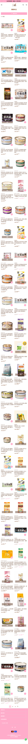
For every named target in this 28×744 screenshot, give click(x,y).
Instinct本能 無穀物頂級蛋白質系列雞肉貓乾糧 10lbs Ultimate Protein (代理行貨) (7, 104)
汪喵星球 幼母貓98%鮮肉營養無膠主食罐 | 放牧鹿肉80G (7, 495)
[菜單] (1, 5)
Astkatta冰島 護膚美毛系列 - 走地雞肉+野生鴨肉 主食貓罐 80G (7, 220)
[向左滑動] (2, 1)
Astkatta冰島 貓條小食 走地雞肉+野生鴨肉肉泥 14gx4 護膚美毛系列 (20, 335)
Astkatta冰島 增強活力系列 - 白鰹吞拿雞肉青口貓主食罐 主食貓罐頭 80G (20, 700)
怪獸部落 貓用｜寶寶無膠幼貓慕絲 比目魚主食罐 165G (20, 58)
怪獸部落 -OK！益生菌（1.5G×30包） (19, 426)
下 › (18, 706)
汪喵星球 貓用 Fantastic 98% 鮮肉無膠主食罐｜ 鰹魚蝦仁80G (20, 541)
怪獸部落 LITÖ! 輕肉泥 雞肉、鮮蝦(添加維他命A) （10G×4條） (20, 36)
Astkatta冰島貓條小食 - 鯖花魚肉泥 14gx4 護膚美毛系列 (7, 541)
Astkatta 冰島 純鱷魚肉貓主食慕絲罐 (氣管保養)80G (20, 676)
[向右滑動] (26, 1)
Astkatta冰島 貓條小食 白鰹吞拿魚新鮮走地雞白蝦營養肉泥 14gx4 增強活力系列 (7, 700)
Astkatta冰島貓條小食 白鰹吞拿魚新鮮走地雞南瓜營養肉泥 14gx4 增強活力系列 (20, 563)
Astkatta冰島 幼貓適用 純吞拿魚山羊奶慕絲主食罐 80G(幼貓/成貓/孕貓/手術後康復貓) (7, 311)
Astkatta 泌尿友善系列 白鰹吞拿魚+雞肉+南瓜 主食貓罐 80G (7, 243)
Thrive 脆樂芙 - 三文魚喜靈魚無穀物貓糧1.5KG (7, 609)
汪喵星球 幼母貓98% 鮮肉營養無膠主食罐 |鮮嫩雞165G (20, 103)
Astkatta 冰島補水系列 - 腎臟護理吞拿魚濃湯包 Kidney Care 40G (20, 588)
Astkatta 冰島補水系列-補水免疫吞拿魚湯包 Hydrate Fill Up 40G (7, 174)
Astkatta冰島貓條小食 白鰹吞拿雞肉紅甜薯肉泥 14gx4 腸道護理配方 (20, 473)
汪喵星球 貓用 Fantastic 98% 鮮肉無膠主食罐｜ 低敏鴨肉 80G (7, 677)
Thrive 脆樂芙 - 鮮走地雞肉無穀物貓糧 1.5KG (20, 609)
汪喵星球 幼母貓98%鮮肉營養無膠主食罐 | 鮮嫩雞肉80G (7, 59)
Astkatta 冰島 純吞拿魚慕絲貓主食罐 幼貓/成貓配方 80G (7, 151)
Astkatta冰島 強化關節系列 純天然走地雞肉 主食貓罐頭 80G (7, 405)
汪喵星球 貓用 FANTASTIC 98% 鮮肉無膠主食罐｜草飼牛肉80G (20, 81)
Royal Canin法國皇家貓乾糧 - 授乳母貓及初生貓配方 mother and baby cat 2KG (7, 588)
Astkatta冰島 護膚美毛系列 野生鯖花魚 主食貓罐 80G (7, 358)
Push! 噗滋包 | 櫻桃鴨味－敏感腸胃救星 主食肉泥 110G (20, 632)
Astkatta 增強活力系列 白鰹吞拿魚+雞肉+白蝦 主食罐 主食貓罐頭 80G (20, 174)
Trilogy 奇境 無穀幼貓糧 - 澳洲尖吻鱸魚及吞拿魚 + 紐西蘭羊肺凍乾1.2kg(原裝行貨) (7, 381)
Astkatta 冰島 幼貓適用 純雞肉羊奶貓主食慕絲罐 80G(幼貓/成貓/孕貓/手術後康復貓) (7, 197)
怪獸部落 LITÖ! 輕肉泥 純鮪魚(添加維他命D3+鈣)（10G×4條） (20, 495)
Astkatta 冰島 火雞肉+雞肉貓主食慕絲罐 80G (20, 219)
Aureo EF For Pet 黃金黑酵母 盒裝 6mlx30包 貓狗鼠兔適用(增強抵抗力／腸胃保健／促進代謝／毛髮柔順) (7, 564)
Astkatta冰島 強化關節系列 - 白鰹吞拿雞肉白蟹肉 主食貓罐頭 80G (7, 450)
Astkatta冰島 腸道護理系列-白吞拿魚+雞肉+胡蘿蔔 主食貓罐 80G (7, 288)
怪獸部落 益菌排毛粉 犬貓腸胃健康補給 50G (20, 357)
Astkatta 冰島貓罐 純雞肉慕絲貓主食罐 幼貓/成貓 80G (20, 151)
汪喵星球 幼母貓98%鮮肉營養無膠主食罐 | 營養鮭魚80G (20, 266)
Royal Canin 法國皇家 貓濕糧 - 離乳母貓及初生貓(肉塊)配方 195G (7, 266)
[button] (23, 5)
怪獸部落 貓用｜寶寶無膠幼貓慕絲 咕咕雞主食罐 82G (7, 35)
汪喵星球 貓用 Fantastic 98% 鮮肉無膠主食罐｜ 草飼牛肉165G (7, 128)
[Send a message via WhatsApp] (25, 739)
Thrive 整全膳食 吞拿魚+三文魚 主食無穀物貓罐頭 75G (7, 81)
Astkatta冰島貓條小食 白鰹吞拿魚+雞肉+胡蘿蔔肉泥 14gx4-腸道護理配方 (7, 518)
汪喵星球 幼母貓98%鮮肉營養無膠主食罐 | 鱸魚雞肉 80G (20, 311)
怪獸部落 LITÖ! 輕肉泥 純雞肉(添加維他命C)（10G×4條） (20, 243)
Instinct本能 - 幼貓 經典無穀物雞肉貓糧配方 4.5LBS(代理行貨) (20, 381)
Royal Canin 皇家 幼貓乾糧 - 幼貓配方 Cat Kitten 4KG (20, 195)
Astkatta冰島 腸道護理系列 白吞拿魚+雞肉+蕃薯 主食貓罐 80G (7, 335)
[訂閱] (26, 723)
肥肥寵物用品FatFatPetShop (15, 735)
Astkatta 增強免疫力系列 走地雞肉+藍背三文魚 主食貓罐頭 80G (20, 128)
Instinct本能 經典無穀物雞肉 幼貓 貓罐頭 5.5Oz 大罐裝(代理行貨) (7, 632)
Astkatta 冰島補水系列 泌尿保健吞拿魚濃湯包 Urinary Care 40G (20, 450)
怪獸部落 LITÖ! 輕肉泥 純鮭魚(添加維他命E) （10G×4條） (20, 288)
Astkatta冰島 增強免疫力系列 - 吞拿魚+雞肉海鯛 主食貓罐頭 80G (7, 427)
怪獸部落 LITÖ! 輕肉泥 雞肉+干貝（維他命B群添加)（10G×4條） (7, 473)
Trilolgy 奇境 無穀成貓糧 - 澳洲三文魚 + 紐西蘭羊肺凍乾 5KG (20, 654)
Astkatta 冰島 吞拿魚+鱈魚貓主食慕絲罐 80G (20, 404)
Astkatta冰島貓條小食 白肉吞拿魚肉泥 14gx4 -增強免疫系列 (20, 518)
